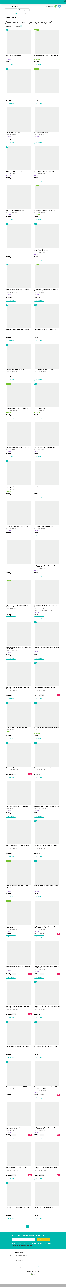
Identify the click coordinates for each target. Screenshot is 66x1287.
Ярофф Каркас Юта (11, 249)
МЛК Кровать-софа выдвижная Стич (43, 486)
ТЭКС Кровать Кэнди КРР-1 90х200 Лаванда (45, 210)
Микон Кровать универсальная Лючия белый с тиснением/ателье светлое (18, 289)
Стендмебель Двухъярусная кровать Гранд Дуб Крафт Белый (46, 728)
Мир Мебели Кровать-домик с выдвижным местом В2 (17, 486)
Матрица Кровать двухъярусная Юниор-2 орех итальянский (46, 966)
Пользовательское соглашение (18, 1258)
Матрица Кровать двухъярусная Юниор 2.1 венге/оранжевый (45, 1127)
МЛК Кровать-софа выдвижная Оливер (44, 526)
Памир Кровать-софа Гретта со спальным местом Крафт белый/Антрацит (47, 1007)
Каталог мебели (11, 10)
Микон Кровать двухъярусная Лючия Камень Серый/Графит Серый (18, 926)
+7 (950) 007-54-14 (14, 6)
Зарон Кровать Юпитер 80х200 (14, 171)
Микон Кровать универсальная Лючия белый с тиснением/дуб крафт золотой (46, 249)
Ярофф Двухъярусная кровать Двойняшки (17, 727)
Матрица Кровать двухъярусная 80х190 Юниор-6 (47, 806)
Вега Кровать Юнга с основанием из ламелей (18, 447)
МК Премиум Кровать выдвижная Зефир (44, 447)
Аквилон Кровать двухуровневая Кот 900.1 (17, 526)
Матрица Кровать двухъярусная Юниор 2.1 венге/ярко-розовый (17, 1127)
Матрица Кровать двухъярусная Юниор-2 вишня (18, 966)
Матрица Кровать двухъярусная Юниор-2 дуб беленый (18, 1007)
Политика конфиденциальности (18, 1255)
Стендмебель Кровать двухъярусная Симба (17, 768)
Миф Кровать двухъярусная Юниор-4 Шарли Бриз (17, 1047)
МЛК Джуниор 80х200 (11, 565)
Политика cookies (18, 1260)
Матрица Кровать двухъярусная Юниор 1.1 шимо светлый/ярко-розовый (47, 926)
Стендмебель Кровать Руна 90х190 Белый (17, 408)
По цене (19, 26)
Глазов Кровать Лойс (39, 408)
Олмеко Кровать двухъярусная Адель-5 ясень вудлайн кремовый (18, 1208)
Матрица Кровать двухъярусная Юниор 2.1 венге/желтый (45, 565)
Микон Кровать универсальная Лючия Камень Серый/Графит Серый (46, 289)
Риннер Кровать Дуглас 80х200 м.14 (15, 369)
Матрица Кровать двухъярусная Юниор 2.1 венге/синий (45, 1168)
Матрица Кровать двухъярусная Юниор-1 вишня (47, 647)
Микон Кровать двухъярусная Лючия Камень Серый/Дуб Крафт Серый (18, 886)
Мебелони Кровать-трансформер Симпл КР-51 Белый (18, 330)
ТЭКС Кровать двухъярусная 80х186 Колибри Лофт (45, 606)
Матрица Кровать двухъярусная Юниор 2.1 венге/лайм (17, 1168)
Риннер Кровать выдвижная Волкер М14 (44, 369)
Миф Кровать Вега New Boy (41, 132)
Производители (23, 10)
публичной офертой (42, 1267)
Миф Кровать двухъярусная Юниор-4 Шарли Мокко (45, 1047)
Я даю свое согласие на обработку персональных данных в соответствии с (32, 1244)
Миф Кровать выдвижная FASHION (15, 210)
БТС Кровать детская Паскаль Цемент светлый (46, 55)
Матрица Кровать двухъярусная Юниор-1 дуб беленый (18, 688)
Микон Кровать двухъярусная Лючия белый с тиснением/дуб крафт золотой (18, 846)
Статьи (18, 1263)
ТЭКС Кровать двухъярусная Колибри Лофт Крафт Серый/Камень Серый (17, 606)
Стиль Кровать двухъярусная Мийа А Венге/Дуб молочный (46, 886)
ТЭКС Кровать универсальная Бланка (44, 171)
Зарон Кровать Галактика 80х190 (14, 94)
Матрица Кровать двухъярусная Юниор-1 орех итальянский (18, 647)
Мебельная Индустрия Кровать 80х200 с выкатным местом (44, 688)
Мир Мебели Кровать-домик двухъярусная (17, 806)
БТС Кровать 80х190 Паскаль (13, 55)
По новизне (9, 26)
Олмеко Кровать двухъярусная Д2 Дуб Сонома (18, 1086)
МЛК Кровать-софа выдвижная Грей (43, 94)
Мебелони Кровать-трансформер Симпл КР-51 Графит (46, 330)
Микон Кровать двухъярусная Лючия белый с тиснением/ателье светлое (46, 846)
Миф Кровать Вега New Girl (13, 132)
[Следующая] (39, 1226)
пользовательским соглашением (22, 1245)
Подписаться (43, 1239)
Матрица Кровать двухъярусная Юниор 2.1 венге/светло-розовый (45, 1087)
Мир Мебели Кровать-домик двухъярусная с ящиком (45, 1208)
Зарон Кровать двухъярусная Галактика (44, 768)
